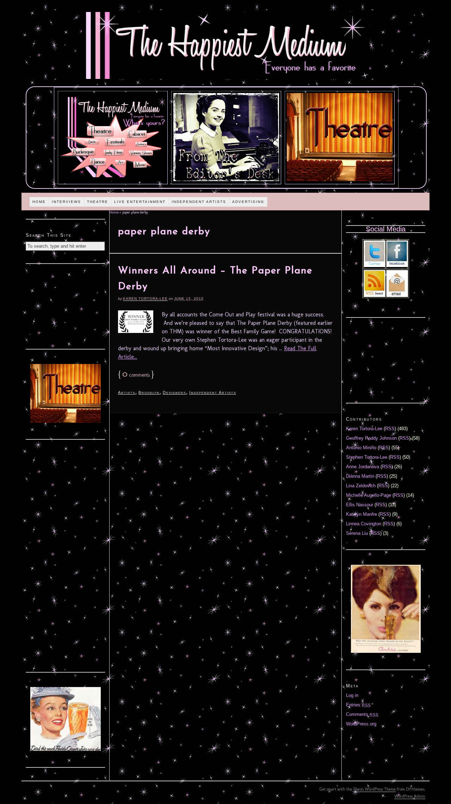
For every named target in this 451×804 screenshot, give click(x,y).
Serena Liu (357, 533)
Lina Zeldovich (361, 485)
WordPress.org (361, 723)
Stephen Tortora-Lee (366, 457)
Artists (126, 392)
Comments (362, 714)
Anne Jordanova (362, 466)
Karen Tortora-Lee (145, 299)
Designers (174, 392)
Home (39, 202)
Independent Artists (199, 202)
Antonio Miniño (361, 447)
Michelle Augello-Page (368, 495)
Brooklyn (149, 392)
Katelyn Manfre (361, 514)
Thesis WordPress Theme (374, 789)
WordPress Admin (409, 796)
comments (136, 375)
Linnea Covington (363, 523)
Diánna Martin (360, 476)
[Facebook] (397, 265)
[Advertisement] (65, 305)
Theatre (97, 202)
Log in (352, 695)
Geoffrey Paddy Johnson (371, 438)
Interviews (66, 202)
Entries (358, 704)
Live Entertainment (140, 202)
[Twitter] (374, 265)
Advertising (248, 202)
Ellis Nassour (359, 504)
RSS (390, 428)
